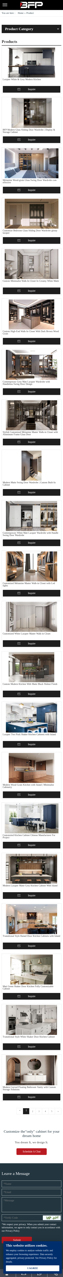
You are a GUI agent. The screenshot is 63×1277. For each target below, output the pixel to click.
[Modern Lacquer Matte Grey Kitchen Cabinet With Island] (31, 869)
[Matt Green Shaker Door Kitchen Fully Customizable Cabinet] (31, 969)
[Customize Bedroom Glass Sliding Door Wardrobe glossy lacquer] (31, 214)
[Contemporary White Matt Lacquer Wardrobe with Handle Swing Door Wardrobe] (31, 516)
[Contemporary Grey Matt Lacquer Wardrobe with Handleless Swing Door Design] (31, 365)
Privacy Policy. (13, 1231)
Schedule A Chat (31, 1151)
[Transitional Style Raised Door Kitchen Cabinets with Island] (31, 919)
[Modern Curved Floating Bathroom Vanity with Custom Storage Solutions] (31, 1070)
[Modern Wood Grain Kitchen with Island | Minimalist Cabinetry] (31, 768)
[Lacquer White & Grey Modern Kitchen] (31, 62)
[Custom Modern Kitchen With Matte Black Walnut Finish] (31, 667)
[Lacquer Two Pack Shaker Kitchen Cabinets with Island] (31, 718)
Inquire (31, 89)
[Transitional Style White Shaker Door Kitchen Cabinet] (31, 1020)
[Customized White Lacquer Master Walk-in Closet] (31, 617)
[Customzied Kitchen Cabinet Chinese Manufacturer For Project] (31, 818)
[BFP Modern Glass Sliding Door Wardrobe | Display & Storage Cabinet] (31, 113)
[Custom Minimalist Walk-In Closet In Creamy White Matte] (31, 264)
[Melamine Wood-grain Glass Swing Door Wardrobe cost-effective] (31, 163)
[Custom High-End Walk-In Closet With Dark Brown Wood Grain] (31, 314)
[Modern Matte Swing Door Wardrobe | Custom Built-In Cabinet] (31, 466)
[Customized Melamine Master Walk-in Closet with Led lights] (31, 566)
